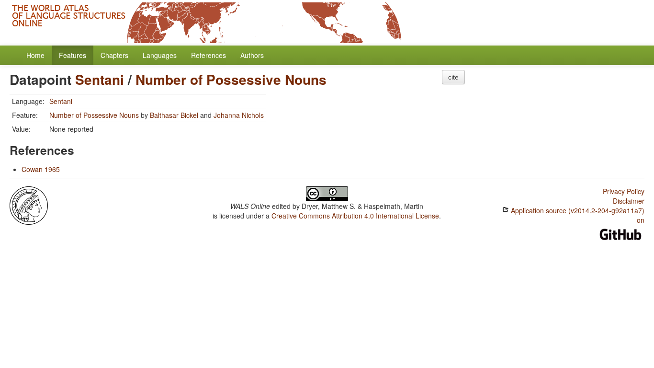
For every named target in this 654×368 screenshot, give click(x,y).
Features (72, 55)
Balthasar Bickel (174, 115)
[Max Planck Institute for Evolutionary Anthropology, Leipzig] (29, 204)
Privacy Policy (623, 191)
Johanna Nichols (239, 115)
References (208, 55)
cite (453, 77)
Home (35, 55)
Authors (252, 55)
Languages (160, 55)
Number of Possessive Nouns (231, 79)
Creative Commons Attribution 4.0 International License (355, 215)
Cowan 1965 (41, 169)
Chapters (114, 55)
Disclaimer (628, 201)
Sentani (99, 79)
